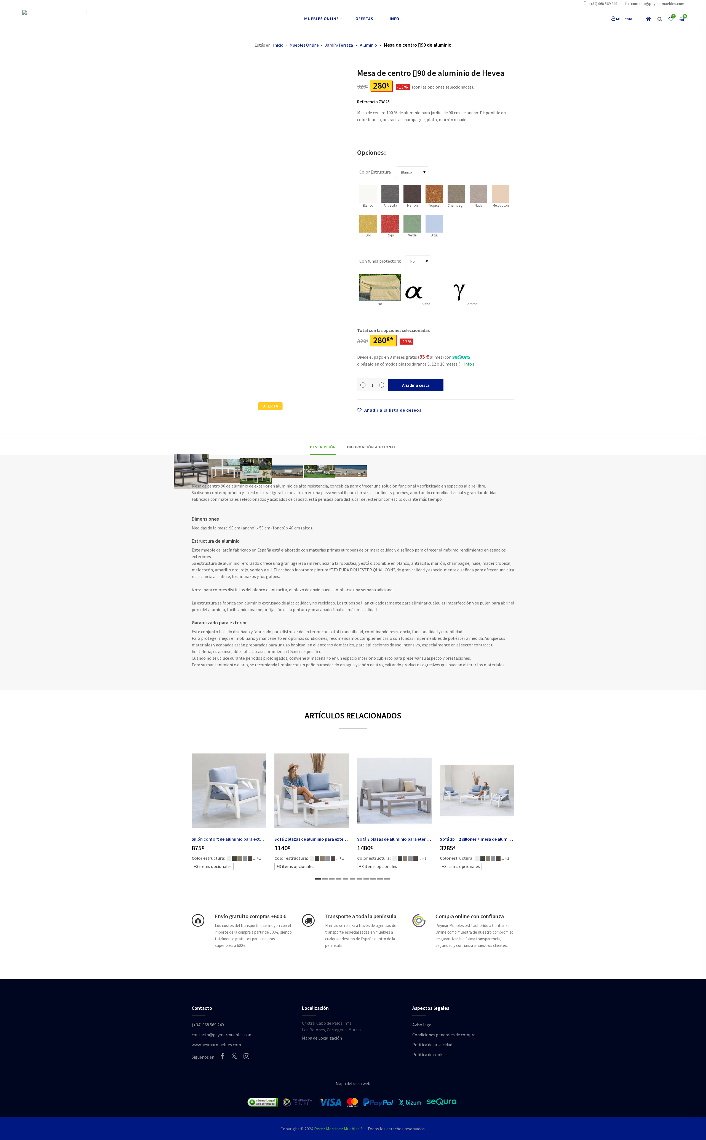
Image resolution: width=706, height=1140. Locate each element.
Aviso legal (422, 1024)
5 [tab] (345, 879)
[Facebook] (222, 1056)
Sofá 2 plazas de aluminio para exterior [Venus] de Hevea (329, 839)
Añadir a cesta (416, 385)
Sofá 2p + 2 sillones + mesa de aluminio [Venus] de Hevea (494, 839)
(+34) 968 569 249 (603, 3)
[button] (659, 19)
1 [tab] (318, 879)
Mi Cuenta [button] (624, 18)
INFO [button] (394, 19)
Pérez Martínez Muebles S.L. (340, 1128)
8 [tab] (366, 879)
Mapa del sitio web (353, 1083)
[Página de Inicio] (54, 19)
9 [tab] (373, 879)
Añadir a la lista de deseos (392, 410)
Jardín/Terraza (339, 45)
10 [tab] (380, 879)
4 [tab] (338, 879)
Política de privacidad (432, 1044)
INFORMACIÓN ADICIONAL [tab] (371, 446)
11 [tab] (387, 879)
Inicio (278, 45)
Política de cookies (430, 1054)
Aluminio (368, 45)
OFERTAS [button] (364, 19)
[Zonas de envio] (308, 920)
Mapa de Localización (322, 1038)
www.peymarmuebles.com (216, 1044)
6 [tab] (352, 879)
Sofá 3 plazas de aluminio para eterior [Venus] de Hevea (410, 839)
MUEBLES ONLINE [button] (321, 19)
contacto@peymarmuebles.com (657, 3)
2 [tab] (325, 879)
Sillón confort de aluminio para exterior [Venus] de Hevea (247, 839)
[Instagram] (246, 1056)
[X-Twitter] (234, 1056)
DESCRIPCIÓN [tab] (323, 446)
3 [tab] (332, 879)
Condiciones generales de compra (443, 1034)
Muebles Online (304, 45)
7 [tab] (359, 879)
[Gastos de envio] (198, 920)
